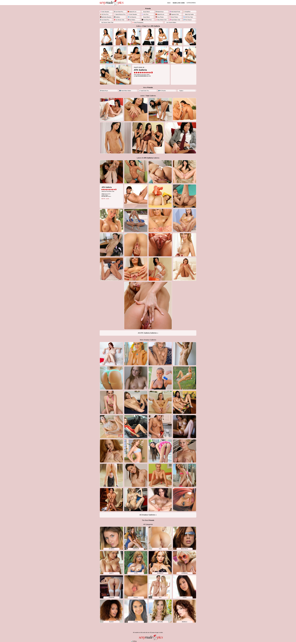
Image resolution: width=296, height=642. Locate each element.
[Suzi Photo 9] (134, 54)
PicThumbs (163, 90)
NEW (168, 3)
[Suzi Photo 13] (189, 54)
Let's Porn (145, 14)
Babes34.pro (160, 11)
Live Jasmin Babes (171, 22)
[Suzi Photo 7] (106, 54)
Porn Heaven (188, 19)
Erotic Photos (174, 17)
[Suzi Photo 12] (175, 54)
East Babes (132, 19)
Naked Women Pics (120, 14)
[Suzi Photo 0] (106, 36)
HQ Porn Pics (105, 14)
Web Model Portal (175, 11)
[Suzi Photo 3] (148, 36)
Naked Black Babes (126, 90)
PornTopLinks (132, 17)
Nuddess (117, 17)
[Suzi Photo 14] (107, 75)
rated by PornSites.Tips (108, 192)
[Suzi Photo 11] (161, 54)
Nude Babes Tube (175, 19)
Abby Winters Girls (162, 19)
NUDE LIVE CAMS (179, 3)
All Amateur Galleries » (148, 515)
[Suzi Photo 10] (148, 54)
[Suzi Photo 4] (161, 36)
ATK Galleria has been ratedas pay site (142, 71)
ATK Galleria (155, 26)
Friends (148, 8)
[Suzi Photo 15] (123, 75)
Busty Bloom (146, 11)
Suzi (144, 26)
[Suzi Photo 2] (134, 36)
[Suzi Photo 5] (175, 36)
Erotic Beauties (105, 11)
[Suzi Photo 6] (189, 36)
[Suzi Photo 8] (120, 54)
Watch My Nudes (189, 14)
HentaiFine (187, 11)
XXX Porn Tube (189, 17)
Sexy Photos (160, 17)
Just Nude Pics (119, 11)
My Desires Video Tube (107, 22)
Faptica (181, 90)
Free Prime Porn (147, 19)
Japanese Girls (175, 14)
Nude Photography (138, 22)
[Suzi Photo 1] (120, 36)
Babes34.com (132, 11)
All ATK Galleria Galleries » (148, 333)
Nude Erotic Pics (145, 90)
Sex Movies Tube (119, 19)
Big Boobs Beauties (106, 17)
